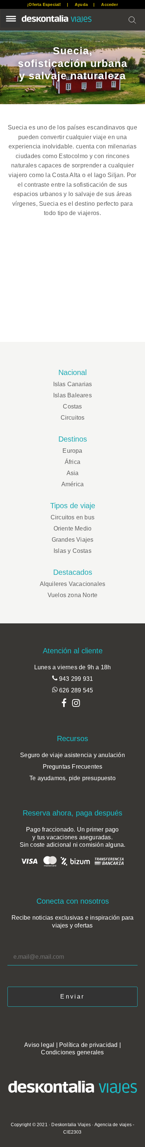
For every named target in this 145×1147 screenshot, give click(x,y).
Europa (72, 451)
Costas (72, 406)
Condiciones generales (72, 1052)
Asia (73, 473)
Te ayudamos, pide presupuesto (72, 778)
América (72, 484)
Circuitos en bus (72, 517)
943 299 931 (75, 679)
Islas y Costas (72, 551)
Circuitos (73, 417)
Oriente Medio (73, 528)
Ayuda (81, 4)
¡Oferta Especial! (44, 4)
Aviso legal (39, 1045)
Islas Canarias (72, 384)
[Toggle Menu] (10, 18)
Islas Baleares (72, 395)
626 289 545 (75, 690)
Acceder (109, 4)
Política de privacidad (88, 1045)
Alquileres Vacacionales (73, 584)
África (72, 462)
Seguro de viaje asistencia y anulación (72, 755)
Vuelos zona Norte (72, 595)
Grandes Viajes (73, 539)
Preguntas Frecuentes (73, 766)
